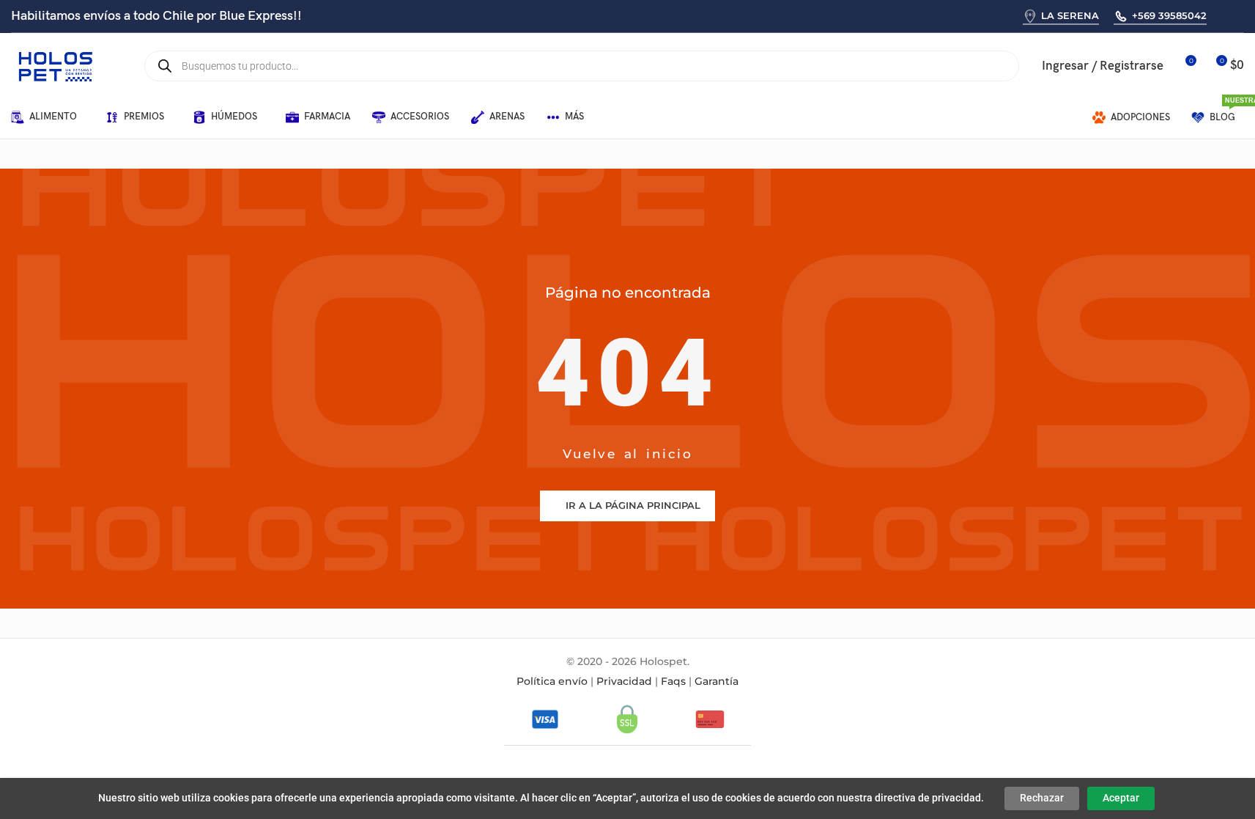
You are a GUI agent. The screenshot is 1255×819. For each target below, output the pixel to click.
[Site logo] (55, 65)
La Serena (1070, 15)
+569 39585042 (1169, 15)
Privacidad (624, 681)
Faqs (673, 681)
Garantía (716, 681)
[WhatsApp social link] (1223, 15)
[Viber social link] (1242, 15)
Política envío (552, 681)
